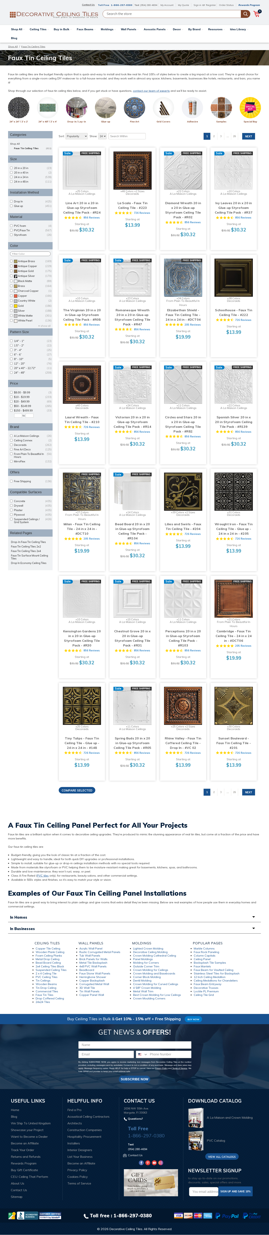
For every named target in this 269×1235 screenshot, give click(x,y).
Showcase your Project (27, 1130)
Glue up (33, 206)
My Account (166, 5)
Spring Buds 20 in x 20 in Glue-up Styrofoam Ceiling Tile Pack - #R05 (132, 743)
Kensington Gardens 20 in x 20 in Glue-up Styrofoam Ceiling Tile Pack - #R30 (82, 638)
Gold (35, 305)
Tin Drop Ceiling (46, 988)
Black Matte (35, 281)
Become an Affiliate (25, 1143)
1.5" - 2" (33, 345)
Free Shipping (33, 481)
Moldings (107, 29)
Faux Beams (85, 29)
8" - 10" (33, 359)
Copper (35, 295)
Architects (74, 1123)
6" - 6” (33, 354)
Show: (93, 136)
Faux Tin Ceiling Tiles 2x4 (26, 551)
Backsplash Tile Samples (210, 962)
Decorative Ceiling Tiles (125, 1229)
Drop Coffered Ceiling (50, 998)
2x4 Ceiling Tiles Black (50, 966)
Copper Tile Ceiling (48, 948)
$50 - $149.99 (33, 406)
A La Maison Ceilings (33, 435)
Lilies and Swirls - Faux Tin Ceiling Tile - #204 (183, 526)
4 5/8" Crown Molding (147, 988)
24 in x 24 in (33, 177)
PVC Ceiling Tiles (47, 977)
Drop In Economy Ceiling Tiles (28, 563)
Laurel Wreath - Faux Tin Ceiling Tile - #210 (81, 419)
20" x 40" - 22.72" (33, 368)
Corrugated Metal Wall (94, 984)
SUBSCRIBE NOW (134, 1079)
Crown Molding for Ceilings (150, 970)
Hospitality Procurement (84, 1137)
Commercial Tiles (47, 991)
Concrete (33, 501)
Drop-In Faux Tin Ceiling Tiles (28, 542)
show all (46, 325)
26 (234, 136)
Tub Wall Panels (89, 955)
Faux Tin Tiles (44, 995)
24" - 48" (33, 372)
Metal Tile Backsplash (93, 962)
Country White (35, 300)
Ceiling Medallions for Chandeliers (216, 980)
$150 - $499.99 (33, 410)
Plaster (33, 510)
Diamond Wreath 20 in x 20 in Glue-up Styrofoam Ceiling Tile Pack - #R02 (183, 210)
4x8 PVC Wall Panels (93, 966)
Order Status (226, 5)
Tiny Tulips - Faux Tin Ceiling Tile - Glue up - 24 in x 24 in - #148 (82, 743)
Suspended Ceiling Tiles (51, 970)
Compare (80, 167)
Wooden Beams (46, 984)
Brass (35, 286)
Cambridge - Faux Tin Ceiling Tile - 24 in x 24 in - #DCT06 (234, 636)
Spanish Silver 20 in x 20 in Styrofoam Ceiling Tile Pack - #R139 (233, 422)
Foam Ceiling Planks (49, 955)
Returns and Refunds (26, 1157)
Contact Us (19, 1190)
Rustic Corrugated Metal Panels (99, 952)
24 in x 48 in (33, 181)
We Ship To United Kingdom (31, 1123)
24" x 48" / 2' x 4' (47, 121)
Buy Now (193, 1019)
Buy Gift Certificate (24, 1170)
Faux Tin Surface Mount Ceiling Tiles (29, 557)
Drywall (33, 505)
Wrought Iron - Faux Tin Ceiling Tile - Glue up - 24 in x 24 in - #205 (234, 528)
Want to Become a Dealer (29, 1137)
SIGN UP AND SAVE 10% (235, 1191)
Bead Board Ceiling (48, 962)
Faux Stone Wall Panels (94, 973)
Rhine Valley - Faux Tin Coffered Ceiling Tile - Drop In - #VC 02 (183, 743)
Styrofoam (33, 234)
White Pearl (35, 320)
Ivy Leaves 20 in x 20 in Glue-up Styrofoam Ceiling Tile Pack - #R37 (233, 207)
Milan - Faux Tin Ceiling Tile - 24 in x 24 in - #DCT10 (82, 528)
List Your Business (80, 1157)
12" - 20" (33, 363)
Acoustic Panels (155, 29)
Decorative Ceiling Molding (150, 952)
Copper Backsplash (92, 980)
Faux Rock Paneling (206, 952)
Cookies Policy (77, 1177)
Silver (35, 310)
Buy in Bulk (62, 29)
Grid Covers (163, 121)
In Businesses (22, 928)
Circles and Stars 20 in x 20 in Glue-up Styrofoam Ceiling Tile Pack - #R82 (183, 424)
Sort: (62, 136)
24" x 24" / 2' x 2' (18, 121)
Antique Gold (35, 271)
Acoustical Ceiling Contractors (88, 1116)
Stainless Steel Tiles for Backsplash (216, 973)
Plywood (33, 514)
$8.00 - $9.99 (33, 392)
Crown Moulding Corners (149, 998)
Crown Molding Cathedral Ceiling (154, 955)
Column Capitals (204, 955)
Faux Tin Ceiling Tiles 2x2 (26, 546)
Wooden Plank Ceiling (50, 952)
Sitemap (16, 1197)
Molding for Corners (146, 962)
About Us (17, 1183)
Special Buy (250, 121)
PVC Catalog (216, 1140)
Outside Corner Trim (146, 966)
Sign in (197, 5)
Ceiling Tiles (38, 29)
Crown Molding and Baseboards (154, 973)
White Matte (35, 315)
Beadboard (86, 970)
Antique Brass (35, 261)
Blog (14, 38)
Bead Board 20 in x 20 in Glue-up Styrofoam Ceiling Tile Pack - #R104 (132, 531)
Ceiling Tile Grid (204, 995)
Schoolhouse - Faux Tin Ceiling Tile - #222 (233, 312)
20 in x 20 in (33, 168)
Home (15, 1110)
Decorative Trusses (206, 988)
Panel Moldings (143, 959)
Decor (177, 29)
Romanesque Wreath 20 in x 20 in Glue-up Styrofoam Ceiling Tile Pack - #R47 (132, 317)
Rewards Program (249, 5)
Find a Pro (74, 1110)
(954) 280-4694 (148, 5)
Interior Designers (79, 1150)
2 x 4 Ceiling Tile (46, 973)
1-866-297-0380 (121, 5)
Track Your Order (22, 1150)
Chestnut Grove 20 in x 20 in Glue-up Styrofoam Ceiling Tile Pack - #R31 (132, 638)
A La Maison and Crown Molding (230, 1117)
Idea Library (238, 29)
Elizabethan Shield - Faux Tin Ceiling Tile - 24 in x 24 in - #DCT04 (183, 314)
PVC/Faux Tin (33, 230)
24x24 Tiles (43, 1002)
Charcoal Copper (35, 290)
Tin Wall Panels (89, 991)
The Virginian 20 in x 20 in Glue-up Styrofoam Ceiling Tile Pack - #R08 (82, 314)
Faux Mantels (202, 966)
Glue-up (105, 121)
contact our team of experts (151, 91)
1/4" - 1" (33, 341)
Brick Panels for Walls (93, 959)
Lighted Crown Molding (148, 948)
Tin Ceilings (43, 980)
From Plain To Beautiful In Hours (33, 455)
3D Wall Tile (87, 988)
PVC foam (33, 225)
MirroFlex (33, 461)
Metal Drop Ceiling (47, 959)
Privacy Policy (161, 1068)
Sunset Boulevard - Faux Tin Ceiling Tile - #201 (233, 743)
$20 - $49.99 (33, 401)
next (248, 136)
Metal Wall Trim (143, 991)
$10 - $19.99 (33, 397)
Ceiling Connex (33, 440)
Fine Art (134, 121)
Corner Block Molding (147, 977)
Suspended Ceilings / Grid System (33, 521)
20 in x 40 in (33, 172)
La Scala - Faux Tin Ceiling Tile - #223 (133, 205)
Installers (73, 1143)
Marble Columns (204, 948)
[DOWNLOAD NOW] (27, 1215)
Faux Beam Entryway (207, 984)
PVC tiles (43, 875)
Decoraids (33, 444)
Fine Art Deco (33, 449)
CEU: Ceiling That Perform (29, 1177)
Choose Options (82, 174)
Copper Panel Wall (91, 995)
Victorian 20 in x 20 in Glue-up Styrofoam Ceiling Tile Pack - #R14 (132, 422)
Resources (215, 29)
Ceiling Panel (202, 959)
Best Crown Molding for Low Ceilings (157, 995)
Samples (221, 121)
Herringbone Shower (92, 977)
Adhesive (192, 121)
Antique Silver (35, 276)
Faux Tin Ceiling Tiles (33, 148)
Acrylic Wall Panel (90, 948)
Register (211, 5)
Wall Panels (129, 29)
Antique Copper (35, 266)
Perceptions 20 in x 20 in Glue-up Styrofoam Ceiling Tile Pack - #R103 (183, 638)
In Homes (18, 917)
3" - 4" (33, 350)
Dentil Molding (142, 980)
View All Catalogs (222, 1156)
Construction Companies (84, 1130)
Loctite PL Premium (206, 991)
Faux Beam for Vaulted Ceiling (213, 970)
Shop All (17, 29)
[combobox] (142, 1054)
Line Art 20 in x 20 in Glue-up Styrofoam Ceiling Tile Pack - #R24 (82, 207)
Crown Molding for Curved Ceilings (155, 984)
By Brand (194, 29)
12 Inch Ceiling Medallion (209, 977)
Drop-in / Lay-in (76, 121)
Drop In (33, 201)
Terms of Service (179, 1068)
